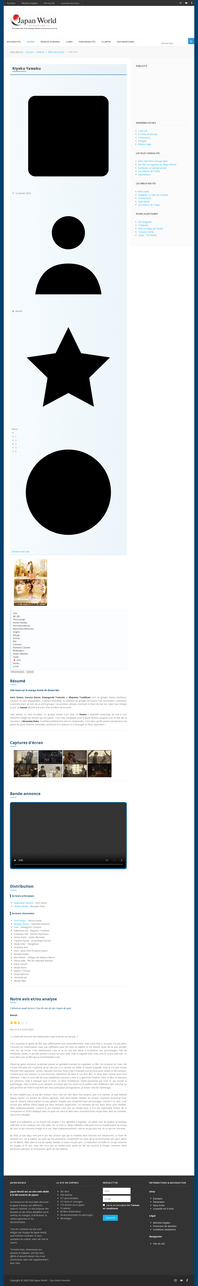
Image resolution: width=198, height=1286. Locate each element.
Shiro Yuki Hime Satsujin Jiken (153, 161)
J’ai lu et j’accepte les (121, 1207)
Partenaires (159, 1201)
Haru (16, 927)
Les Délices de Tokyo (149, 171)
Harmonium (144, 174)
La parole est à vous (163, 1208)
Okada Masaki (21, 906)
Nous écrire (159, 1205)
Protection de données (164, 1226)
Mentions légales (161, 1222)
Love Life (142, 130)
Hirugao (142, 140)
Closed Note (144, 198)
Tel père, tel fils (146, 231)
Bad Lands (143, 191)
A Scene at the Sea (147, 134)
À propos (157, 1198)
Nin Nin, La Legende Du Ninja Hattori (157, 164)
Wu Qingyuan (145, 221)
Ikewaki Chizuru (21, 923)
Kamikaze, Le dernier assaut (152, 167)
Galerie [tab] (30, 671)
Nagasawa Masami (23, 902)
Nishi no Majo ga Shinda (150, 228)
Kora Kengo (20, 920)
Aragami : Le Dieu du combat (153, 194)
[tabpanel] (68, 914)
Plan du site (159, 1243)
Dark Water (144, 201)
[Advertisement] (131, 17)
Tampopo (143, 225)
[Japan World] (34, 21)
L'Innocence (144, 137)
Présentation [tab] (17, 671)
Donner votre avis (21, 551)
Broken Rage (144, 144)
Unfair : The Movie (147, 235)
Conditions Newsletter (164, 1229)
